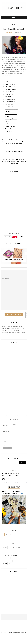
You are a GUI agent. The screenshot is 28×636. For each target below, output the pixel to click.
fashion (5, 550)
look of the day (7, 555)
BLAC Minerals (8, 81)
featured (5, 552)
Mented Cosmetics (10, 99)
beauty (13, 24)
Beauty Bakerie (9, 94)
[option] (14, 256)
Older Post (18, 314)
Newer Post (10, 314)
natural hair (6, 558)
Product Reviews (6, 480)
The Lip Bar (8, 96)
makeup (15, 555)
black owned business (14, 547)
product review (7, 560)
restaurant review (18, 560)
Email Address (6, 431)
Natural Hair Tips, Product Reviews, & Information (11, 477)
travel (5, 563)
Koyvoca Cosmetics (10, 84)
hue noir (7, 116)
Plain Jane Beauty (9, 91)
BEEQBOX (7, 121)
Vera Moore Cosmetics (11, 114)
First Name (5, 425)
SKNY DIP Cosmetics (10, 86)
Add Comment (17, 32)
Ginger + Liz (8, 129)
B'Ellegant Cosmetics (10, 89)
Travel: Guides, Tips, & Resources (10, 475)
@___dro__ (9, 534)
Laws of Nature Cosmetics (11, 109)
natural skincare (15, 558)
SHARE (8, 236)
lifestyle (17, 552)
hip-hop (12, 552)
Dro (7, 32)
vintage (11, 563)
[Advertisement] (14, 400)
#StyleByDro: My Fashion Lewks (10, 473)
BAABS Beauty (8, 131)
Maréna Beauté (9, 104)
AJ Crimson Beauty (10, 101)
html (5, 441)
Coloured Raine (9, 106)
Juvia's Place (8, 111)
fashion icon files (13, 550)
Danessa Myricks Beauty (11, 119)
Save (15, 237)
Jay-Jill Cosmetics (9, 124)
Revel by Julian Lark (10, 126)
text (4, 445)
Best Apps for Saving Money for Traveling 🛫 (12, 492)
